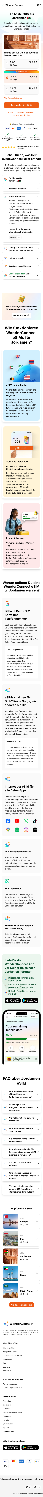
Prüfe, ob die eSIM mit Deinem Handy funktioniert (21, 113)
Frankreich (7, 1416)
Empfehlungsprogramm (27, 1479)
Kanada (6, 1420)
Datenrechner (19, 315)
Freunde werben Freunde (13, 1388)
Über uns (6, 1367)
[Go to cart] (37, 5)
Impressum (7, 1371)
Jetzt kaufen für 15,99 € (21, 105)
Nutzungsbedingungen (9, 1479)
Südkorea (6, 1409)
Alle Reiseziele (8, 1431)
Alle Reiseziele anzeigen (21, 1305)
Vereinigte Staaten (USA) (12, 1412)
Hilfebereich (7, 1359)
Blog (4, 1363)
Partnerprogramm (10, 1384)
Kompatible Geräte (10, 1352)
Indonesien (7, 1405)
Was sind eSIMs (9, 1348)
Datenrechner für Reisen (12, 1355)
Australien (7, 1401)
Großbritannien (8, 1424)
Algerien (6, 1428)
